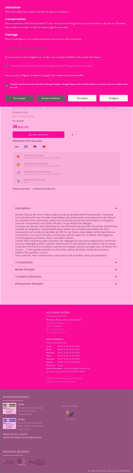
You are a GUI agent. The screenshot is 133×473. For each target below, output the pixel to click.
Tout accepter (19, 98)
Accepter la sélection (51, 98)
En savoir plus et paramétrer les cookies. (25, 48)
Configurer (114, 98)
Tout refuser (82, 98)
